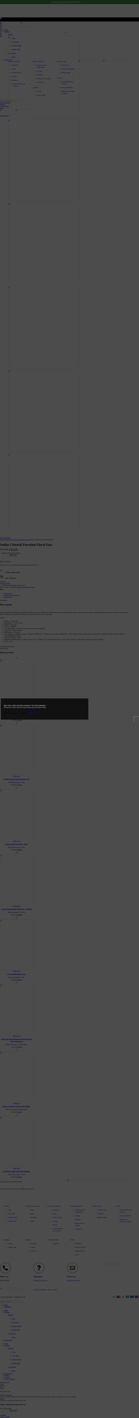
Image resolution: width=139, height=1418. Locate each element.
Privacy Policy (32, 713)
